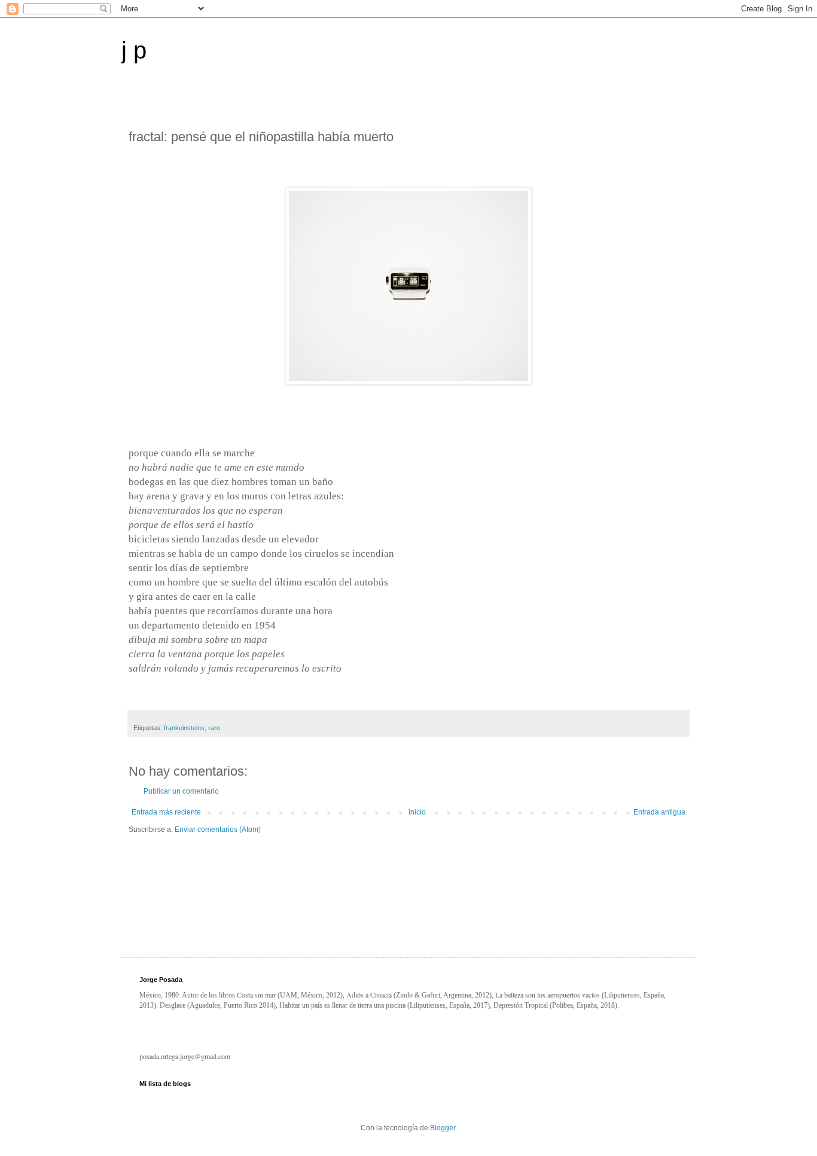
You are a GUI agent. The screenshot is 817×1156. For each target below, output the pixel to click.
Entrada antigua (659, 812)
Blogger (442, 1128)
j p (134, 50)
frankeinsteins (184, 727)
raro (214, 727)
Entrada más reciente (166, 812)
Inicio (417, 812)
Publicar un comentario (181, 791)
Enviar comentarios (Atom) (218, 829)
